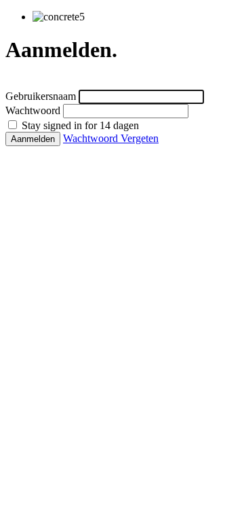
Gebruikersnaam (40, 96)
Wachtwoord (32, 110)
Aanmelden (33, 139)
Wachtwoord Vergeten (111, 138)
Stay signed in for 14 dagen (79, 125)
